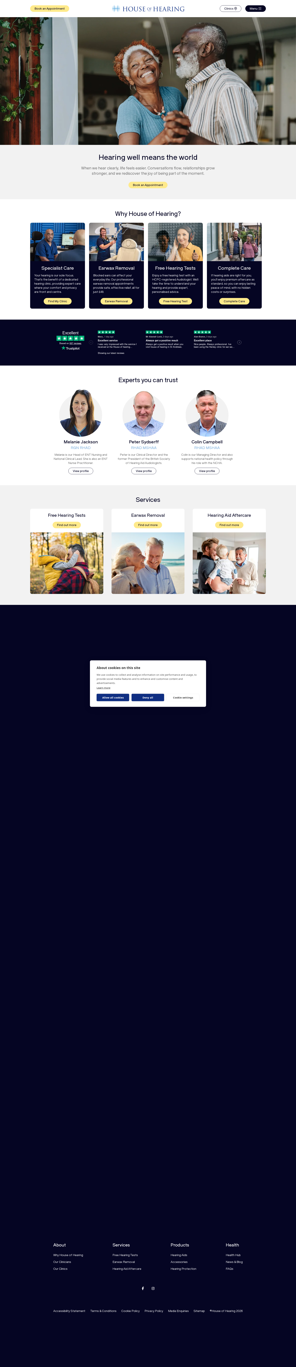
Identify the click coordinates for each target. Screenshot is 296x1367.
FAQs (229, 1268)
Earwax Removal (116, 301)
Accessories (179, 1262)
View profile (81, 471)
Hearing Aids (179, 1255)
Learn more (103, 687)
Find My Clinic (57, 301)
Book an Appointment (50, 8)
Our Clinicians (62, 1262)
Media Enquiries (178, 1311)
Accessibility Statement (69, 1311)
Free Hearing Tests (125, 1255)
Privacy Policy (154, 1311)
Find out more (66, 525)
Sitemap (199, 1311)
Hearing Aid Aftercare (127, 1268)
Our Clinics (60, 1268)
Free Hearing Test (175, 301)
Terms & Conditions (103, 1311)
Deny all (148, 697)
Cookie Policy (130, 1311)
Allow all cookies (113, 697)
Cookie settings (183, 697)
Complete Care (234, 301)
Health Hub (233, 1255)
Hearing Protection (183, 1268)
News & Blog (234, 1262)
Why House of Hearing (68, 1255)
